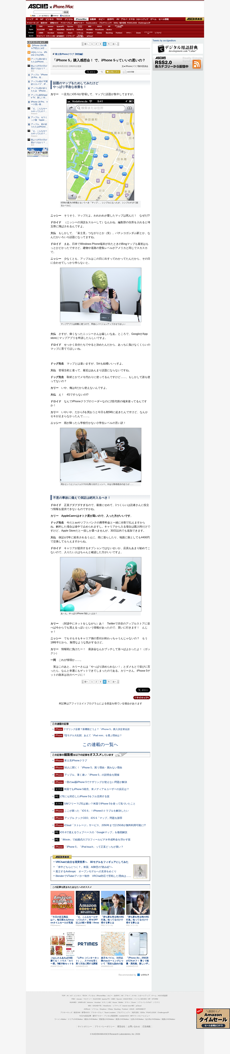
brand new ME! (128, 1006)
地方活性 (122, 23)
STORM (155, 999)
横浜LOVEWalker (91, 1019)
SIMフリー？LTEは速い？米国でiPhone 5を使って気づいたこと (100, 803)
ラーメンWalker (60, 1019)
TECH (59, 19)
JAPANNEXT (60, 36)
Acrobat (50, 33)
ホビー (102, 19)
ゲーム (153, 19)
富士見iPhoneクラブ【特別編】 (69, 54)
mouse (50, 26)
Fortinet (119, 33)
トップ (30, 19)
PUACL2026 (132, 23)
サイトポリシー (85, 1026)
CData (99, 33)
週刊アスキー (79, 23)
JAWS (41, 33)
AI (37, 19)
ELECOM (40, 30)
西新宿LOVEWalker (106, 1019)
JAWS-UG (82, 1002)
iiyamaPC (60, 26)
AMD (51, 30)
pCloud (90, 36)
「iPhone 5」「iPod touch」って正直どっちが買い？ (93, 846)
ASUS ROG (60, 30)
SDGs (116, 23)
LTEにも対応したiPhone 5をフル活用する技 (84, 796)
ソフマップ (70, 36)
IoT (41, 19)
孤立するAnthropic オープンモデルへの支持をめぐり (86, 871)
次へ (114, 44)
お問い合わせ (134, 1026)
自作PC (110, 19)
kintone (60, 33)
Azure (70, 33)
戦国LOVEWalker (168, 1019)
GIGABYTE (70, 30)
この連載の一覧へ (100, 744)
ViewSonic (99, 30)
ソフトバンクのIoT (148, 33)
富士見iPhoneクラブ (75, 760)
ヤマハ (128, 33)
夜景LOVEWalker (122, 1019)
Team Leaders (110, 1012)
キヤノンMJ (50, 36)
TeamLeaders (91, 23)
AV (118, 19)
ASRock (80, 30)
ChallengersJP (144, 23)
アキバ (124, 19)
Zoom (138, 33)
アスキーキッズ (33, 23)
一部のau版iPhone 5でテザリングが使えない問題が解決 (95, 782)
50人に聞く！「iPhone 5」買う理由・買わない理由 (93, 767)
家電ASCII (54, 23)
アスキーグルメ (66, 23)
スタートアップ (142, 19)
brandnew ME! (80, 36)
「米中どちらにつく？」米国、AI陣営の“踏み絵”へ (84, 867)
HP (109, 26)
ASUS (99, 26)
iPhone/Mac (62, 6)
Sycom (70, 26)
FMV (41, 26)
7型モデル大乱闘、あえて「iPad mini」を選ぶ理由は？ (93, 735)
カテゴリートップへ (139, 697)
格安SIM (44, 23)
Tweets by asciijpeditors (164, 40)
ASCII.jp (38, 6)
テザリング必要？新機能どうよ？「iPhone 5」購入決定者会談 (97, 729)
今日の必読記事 (85, 1016)
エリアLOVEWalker (75, 1019)
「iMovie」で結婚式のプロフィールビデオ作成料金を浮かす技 (95, 839)
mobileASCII (124, 1016)
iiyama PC (106, 999)
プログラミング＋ (123, 1012)
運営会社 (121, 1026)
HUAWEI (89, 30)
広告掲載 (146, 1026)
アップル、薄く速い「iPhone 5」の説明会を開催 (91, 774)
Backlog (109, 33)
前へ (86, 44)
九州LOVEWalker (137, 1019)
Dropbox (90, 33)
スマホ (132, 19)
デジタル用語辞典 (111, 1016)
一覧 (101, 72)
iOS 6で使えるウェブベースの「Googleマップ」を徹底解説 (93, 832)
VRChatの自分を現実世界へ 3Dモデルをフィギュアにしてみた (92, 861)
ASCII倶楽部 (195, 19)
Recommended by (128, 975)
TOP (63, 996)
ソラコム (80, 33)
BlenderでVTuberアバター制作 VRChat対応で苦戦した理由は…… (93, 875)
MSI (89, 26)
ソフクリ (158, 33)
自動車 (93, 19)
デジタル (69, 19)
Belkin (109, 30)
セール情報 (164, 19)
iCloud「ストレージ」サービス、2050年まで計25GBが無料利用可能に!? (105, 825)
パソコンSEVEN (80, 26)
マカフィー (41, 36)
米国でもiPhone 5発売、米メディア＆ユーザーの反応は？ (96, 789)
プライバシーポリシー (104, 1026)
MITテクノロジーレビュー (140, 1016)
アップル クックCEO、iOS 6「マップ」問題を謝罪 (93, 817)
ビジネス (50, 19)
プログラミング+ (105, 23)
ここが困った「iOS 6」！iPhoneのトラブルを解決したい (96, 810)
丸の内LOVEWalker (152, 1019)
